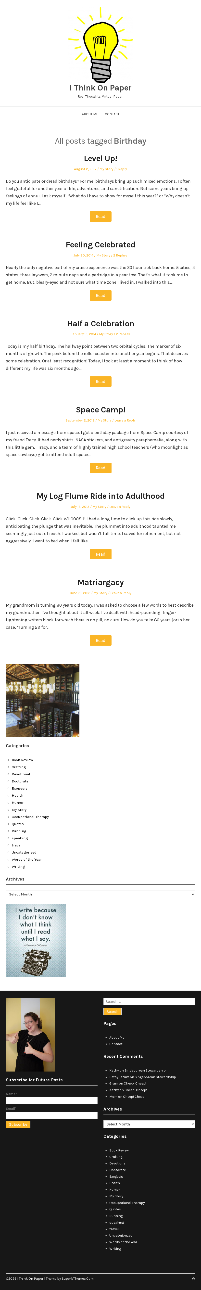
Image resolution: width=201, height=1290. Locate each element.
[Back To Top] (193, 1278)
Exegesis (19, 788)
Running (19, 831)
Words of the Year (27, 859)
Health (17, 795)
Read (100, 216)
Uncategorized (24, 852)
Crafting (19, 767)
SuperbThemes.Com (78, 1279)
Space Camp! (100, 410)
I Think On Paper (100, 88)
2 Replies (120, 255)
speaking (20, 838)
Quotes (18, 824)
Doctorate (20, 781)
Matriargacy (100, 582)
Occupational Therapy (30, 817)
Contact (112, 114)
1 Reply (121, 169)
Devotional (21, 774)
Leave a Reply (125, 420)
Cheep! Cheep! (135, 1083)
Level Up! (100, 158)
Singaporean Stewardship (145, 1070)
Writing (18, 866)
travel (17, 845)
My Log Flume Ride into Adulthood (101, 496)
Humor (18, 802)
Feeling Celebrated (100, 245)
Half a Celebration (100, 324)
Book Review (22, 760)
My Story (106, 169)
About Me (90, 114)
